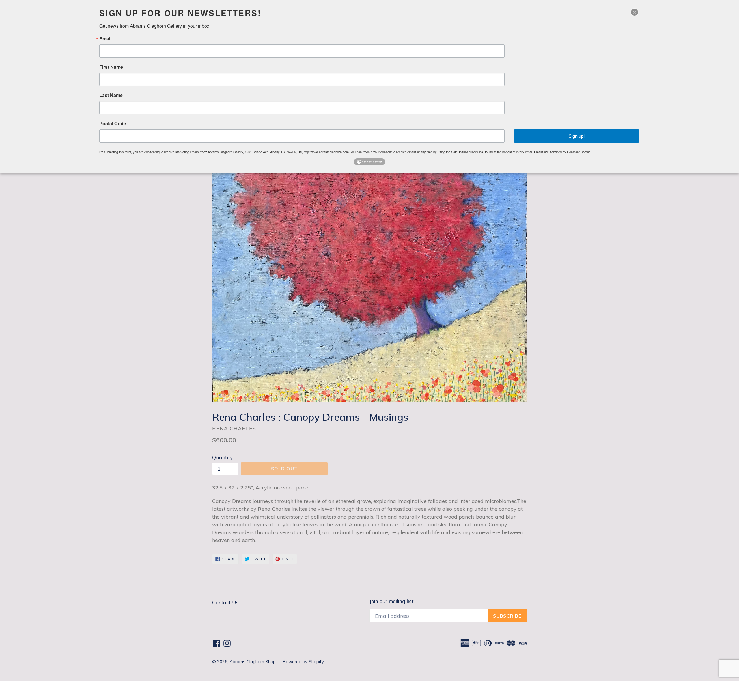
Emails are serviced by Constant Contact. (563, 151)
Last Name (111, 95)
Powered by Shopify (303, 661)
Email (105, 38)
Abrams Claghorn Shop (253, 661)
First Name (111, 67)
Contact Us (225, 602)
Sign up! (577, 136)
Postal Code (112, 123)
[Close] (634, 12)
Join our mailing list (391, 601)
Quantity (222, 457)
